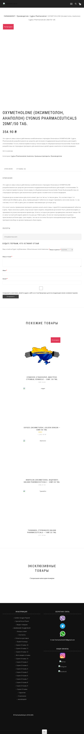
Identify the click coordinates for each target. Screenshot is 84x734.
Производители (22, 16)
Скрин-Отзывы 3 (22, 665)
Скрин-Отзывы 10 (22, 645)
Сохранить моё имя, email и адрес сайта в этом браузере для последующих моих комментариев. (40, 293)
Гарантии (22, 693)
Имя (5, 270)
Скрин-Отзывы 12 (22, 652)
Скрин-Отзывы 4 (22, 669)
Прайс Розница (22, 642)
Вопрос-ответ (22, 631)
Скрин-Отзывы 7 (22, 679)
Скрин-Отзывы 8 (22, 682)
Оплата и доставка (22, 638)
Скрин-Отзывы (22, 689)
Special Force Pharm (22, 621)
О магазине (22, 696)
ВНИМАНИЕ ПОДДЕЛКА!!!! (22, 628)
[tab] (9, 169)
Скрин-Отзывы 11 (22, 648)
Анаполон (30, 156)
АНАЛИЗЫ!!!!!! (22, 699)
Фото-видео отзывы (23, 655)
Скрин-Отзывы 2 (22, 662)
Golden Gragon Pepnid (22, 618)
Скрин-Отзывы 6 (22, 676)
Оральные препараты (42, 156)
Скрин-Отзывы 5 (22, 672)
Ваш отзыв (7, 257)
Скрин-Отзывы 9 (22, 686)
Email (5, 279)
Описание (8, 169)
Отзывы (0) (21, 169)
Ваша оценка (55, 250)
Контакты (22, 635)
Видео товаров (22, 625)
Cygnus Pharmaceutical (38, 16)
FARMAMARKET (9, 16)
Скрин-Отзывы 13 (22, 659)
